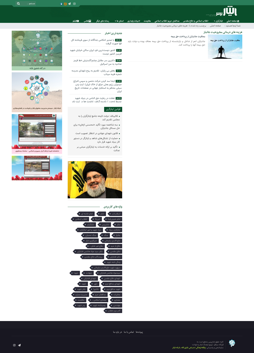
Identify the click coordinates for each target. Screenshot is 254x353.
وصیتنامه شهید (99, 305)
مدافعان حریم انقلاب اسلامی (167, 21)
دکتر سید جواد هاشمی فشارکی (89, 251)
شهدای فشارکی (90, 278)
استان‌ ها (120, 21)
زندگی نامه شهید (113, 262)
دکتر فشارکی (115, 257)
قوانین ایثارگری (113, 109)
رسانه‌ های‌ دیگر (102, 21)
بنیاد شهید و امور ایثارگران (90, 230)
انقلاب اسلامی (81, 219)
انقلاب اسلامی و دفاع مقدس (195, 21)
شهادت (89, 273)
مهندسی (116, 305)
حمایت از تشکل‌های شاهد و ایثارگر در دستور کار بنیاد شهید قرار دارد (96, 140)
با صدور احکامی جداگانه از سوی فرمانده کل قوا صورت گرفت (96, 42)
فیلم (74, 21)
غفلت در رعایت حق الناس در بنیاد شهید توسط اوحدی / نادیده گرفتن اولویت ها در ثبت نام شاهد (97, 101)
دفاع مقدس (115, 251)
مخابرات (117, 294)
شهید (84, 284)
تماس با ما (129, 332)
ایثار (118, 224)
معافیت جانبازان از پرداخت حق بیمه (188, 37)
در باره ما (117, 332)
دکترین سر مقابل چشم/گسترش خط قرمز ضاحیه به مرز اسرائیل (97, 62)
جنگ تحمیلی (90, 235)
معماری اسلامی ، (99, 300)
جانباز (118, 235)
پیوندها (139, 332)
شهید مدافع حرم (113, 289)
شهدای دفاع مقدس (112, 278)
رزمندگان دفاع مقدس (93, 257)
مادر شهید (81, 289)
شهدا (76, 273)
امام (102, 213)
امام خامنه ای (87, 213)
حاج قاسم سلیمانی (112, 240)
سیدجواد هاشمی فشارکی (110, 273)
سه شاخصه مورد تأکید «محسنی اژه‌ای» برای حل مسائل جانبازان (96, 126)
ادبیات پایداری (133, 21)
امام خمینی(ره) (114, 219)
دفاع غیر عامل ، (96, 246)
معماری (117, 300)
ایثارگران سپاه (114, 230)
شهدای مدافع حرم (112, 284)
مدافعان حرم (100, 294)
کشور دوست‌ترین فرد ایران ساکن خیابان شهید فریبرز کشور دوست (96, 52)
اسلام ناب (116, 213)
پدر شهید (81, 305)
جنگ (106, 235)
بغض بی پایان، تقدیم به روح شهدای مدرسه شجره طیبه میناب (97, 72)
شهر (95, 284)
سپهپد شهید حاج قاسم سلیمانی (107, 267)
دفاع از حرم (115, 246)
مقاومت (147, 21)
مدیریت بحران (81, 294)
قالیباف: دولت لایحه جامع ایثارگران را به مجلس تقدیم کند (99, 118)
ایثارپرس (105, 224)
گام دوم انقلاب (114, 310)
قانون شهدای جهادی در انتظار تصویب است (96, 133)
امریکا (97, 219)
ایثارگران (219, 21)
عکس (86, 21)
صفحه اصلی (231, 21)
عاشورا (96, 289)
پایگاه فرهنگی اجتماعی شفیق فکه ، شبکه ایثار (189, 347)
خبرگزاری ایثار (91, 240)
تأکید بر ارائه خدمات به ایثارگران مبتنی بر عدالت (98, 148)
